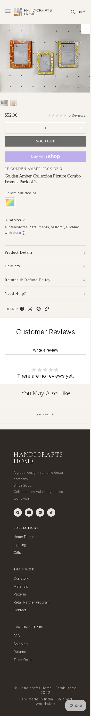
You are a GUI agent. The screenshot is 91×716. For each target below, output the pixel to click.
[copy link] (46, 309)
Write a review (43, 350)
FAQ (17, 636)
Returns (20, 652)
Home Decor (24, 537)
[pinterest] (38, 309)
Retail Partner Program (32, 602)
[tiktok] (51, 512)
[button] (7, 11)
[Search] (69, 12)
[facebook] (22, 309)
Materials (21, 586)
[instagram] (40, 512)
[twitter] (30, 309)
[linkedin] (29, 512)
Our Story (21, 578)
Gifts (17, 552)
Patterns (20, 594)
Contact (20, 610)
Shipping (21, 644)
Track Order (23, 660)
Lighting (20, 545)
